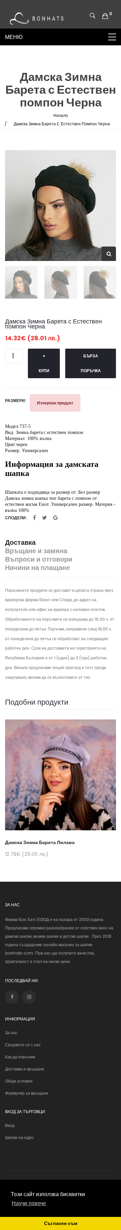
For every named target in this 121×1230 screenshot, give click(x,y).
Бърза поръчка (91, 363)
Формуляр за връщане (26, 1093)
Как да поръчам (20, 1057)
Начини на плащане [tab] (37, 568)
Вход (9, 1125)
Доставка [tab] (20, 542)
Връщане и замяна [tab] (36, 551)
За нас (11, 1033)
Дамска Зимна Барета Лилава (40, 842)
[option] (60, 205)
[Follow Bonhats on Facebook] (12, 997)
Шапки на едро (19, 1137)
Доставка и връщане (24, 1069)
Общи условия (19, 1081)
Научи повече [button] (29, 1203)
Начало (60, 115)
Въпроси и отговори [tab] (38, 559)
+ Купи (44, 363)
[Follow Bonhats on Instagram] (29, 997)
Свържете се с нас (23, 1045)
